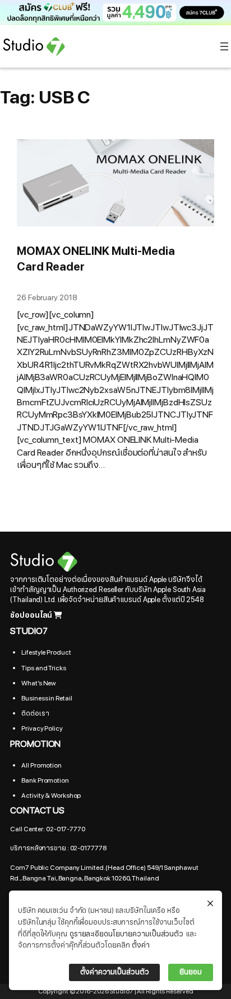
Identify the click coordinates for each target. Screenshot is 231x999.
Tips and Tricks (43, 668)
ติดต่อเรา (35, 713)
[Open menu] (224, 46)
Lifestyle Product (46, 652)
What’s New (38, 683)
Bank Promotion (45, 780)
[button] (115, 12)
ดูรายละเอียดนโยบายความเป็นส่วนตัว (126, 934)
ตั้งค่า (141, 945)
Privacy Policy (42, 728)
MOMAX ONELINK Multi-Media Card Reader (96, 259)
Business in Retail (46, 698)
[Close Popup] (210, 904)
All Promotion (41, 765)
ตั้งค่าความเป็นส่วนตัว (114, 972)
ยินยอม (190, 972)
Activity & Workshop (51, 795)
